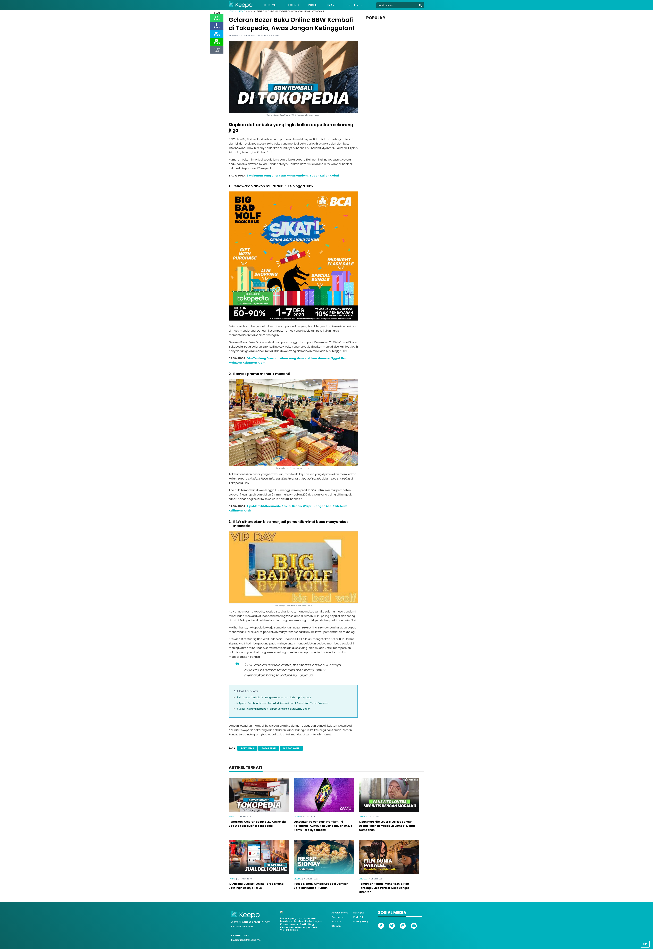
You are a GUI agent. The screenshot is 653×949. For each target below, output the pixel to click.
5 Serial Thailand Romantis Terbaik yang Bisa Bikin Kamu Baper (273, 708)
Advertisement (339, 912)
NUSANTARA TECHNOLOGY (254, 922)
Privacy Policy (360, 921)
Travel (332, 5)
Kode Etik (358, 917)
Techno (292, 5)
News (231, 816)
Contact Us (337, 917)
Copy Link (217, 49)
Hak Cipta (358, 912)
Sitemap (336, 926)
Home (231, 11)
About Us (336, 921)
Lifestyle (270, 5)
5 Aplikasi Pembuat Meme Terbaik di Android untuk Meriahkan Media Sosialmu (283, 703)
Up (645, 944)
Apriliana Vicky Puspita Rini (265, 35)
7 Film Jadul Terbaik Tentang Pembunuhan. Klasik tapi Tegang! (274, 697)
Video (313, 5)
